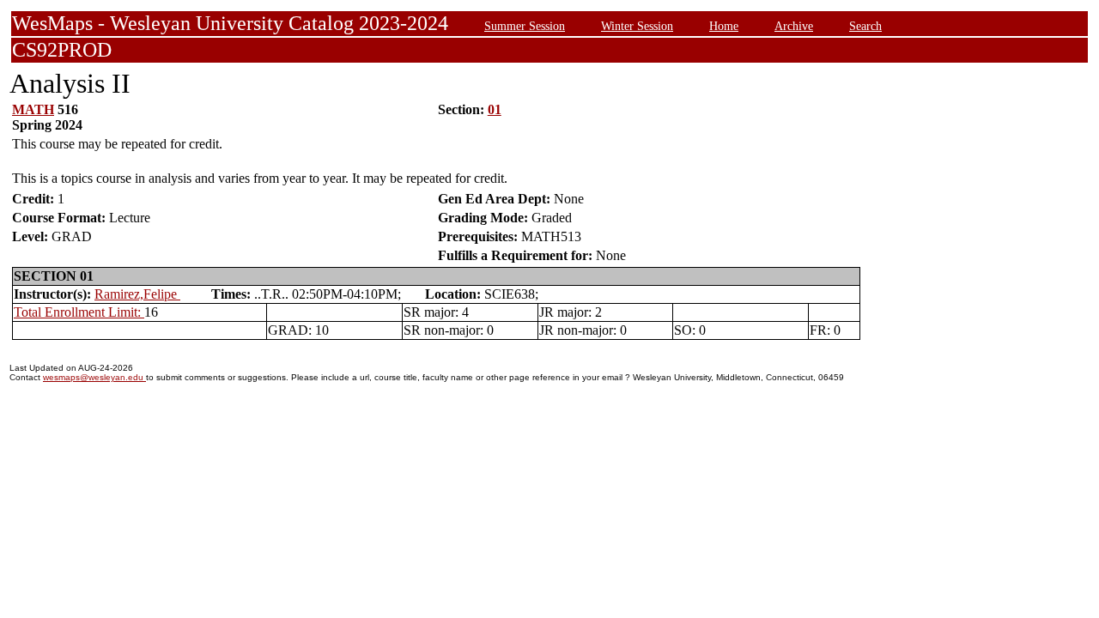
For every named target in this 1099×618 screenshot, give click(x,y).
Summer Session (524, 26)
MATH (33, 109)
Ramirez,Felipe (137, 294)
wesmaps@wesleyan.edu (94, 377)
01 (494, 109)
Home (723, 26)
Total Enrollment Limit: (79, 312)
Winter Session (637, 26)
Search (865, 26)
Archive (793, 26)
